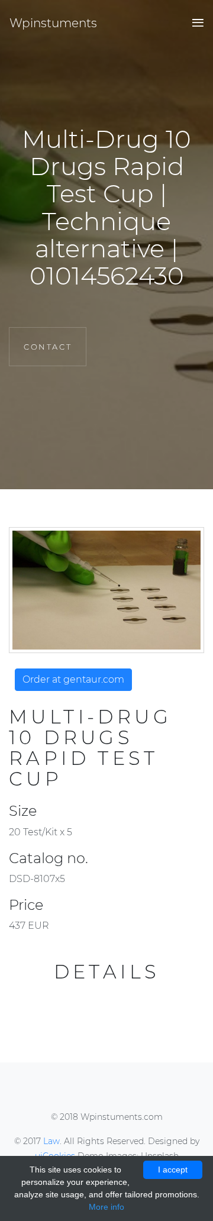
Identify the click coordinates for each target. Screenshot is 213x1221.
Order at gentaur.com (73, 679)
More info (106, 1207)
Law (51, 1141)
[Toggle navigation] (194, 23)
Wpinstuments (53, 23)
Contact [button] (48, 346)
